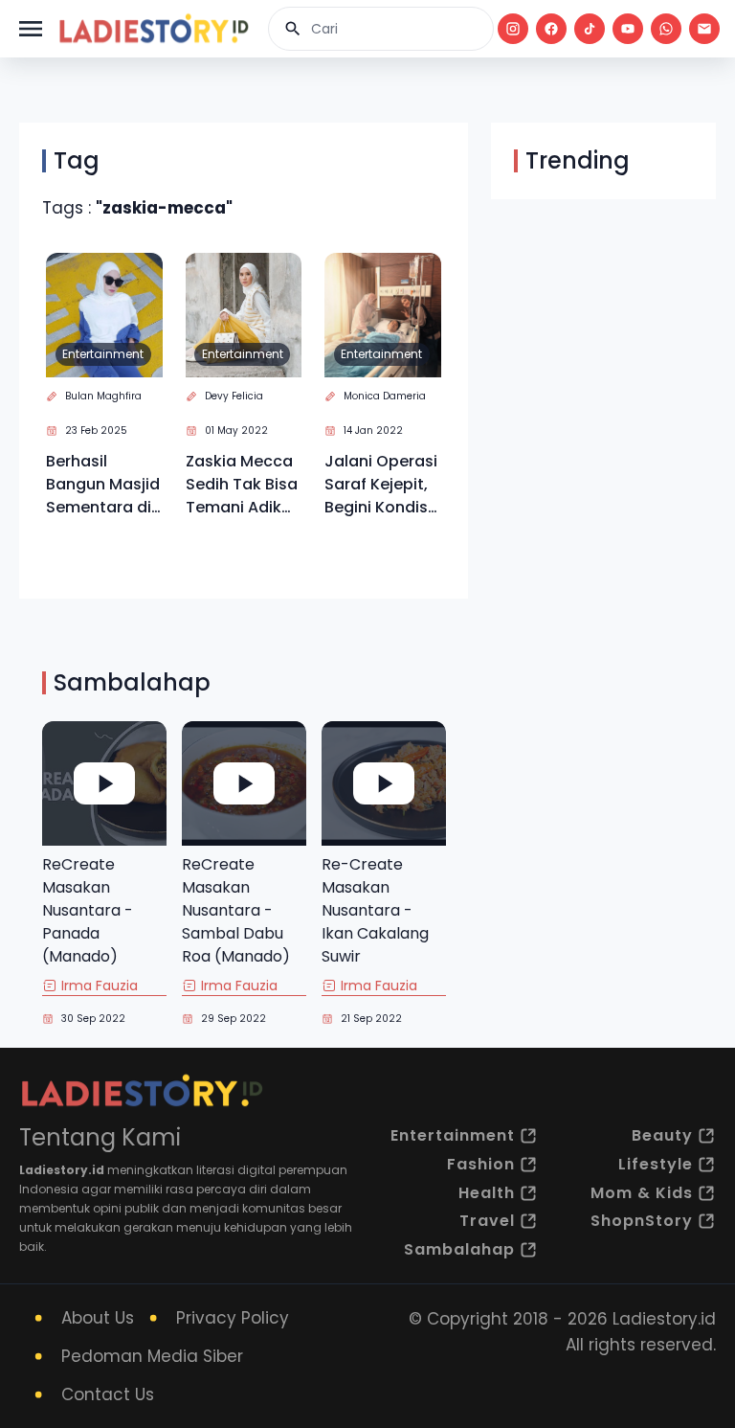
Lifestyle (655, 1164)
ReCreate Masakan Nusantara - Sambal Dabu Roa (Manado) (236, 910)
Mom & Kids (641, 1193)
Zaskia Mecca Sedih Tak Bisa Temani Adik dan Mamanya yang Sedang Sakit (242, 484)
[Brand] (153, 28)
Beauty (662, 1135)
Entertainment (103, 354)
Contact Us (107, 1394)
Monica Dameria (385, 396)
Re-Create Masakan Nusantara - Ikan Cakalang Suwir (375, 910)
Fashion (481, 1164)
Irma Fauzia (99, 985)
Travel (487, 1221)
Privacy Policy (232, 1317)
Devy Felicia (234, 396)
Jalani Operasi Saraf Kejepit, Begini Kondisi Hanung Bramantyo (380, 484)
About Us (97, 1317)
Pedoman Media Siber (152, 1356)
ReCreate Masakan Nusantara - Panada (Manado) (87, 910)
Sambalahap (459, 1249)
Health (486, 1193)
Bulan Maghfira (103, 396)
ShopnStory (641, 1221)
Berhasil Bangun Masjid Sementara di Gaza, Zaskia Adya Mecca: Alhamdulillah (103, 484)
